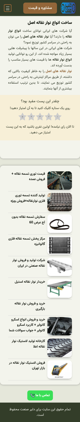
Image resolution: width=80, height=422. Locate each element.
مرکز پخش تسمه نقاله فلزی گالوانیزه (26, 241)
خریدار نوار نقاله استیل (30, 282)
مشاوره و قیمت (40, 8)
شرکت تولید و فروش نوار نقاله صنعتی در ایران (28, 263)
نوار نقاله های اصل (59, 71)
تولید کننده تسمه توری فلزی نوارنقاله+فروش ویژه (28, 198)
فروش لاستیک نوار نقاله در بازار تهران (27, 365)
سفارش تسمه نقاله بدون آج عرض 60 (28, 219)
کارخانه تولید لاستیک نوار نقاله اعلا (28, 344)
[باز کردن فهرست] (8, 8)
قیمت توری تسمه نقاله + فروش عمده (28, 176)
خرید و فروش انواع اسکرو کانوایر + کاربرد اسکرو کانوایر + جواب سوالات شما (27, 325)
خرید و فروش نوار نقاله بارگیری (30, 306)
